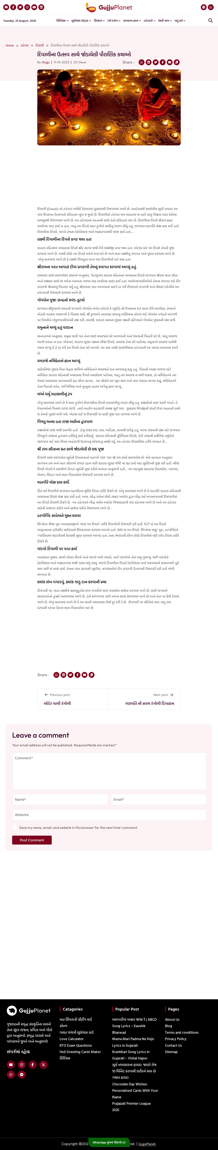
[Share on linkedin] (149, 62)
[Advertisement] (13, 102)
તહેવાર (25, 45)
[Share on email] (170, 62)
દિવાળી (40, 45)
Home (10, 45)
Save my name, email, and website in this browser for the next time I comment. (78, 827)
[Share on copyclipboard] (177, 62)
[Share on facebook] (163, 62)
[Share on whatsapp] (142, 62)
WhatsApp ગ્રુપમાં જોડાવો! (108, 1142)
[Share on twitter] (156, 62)
